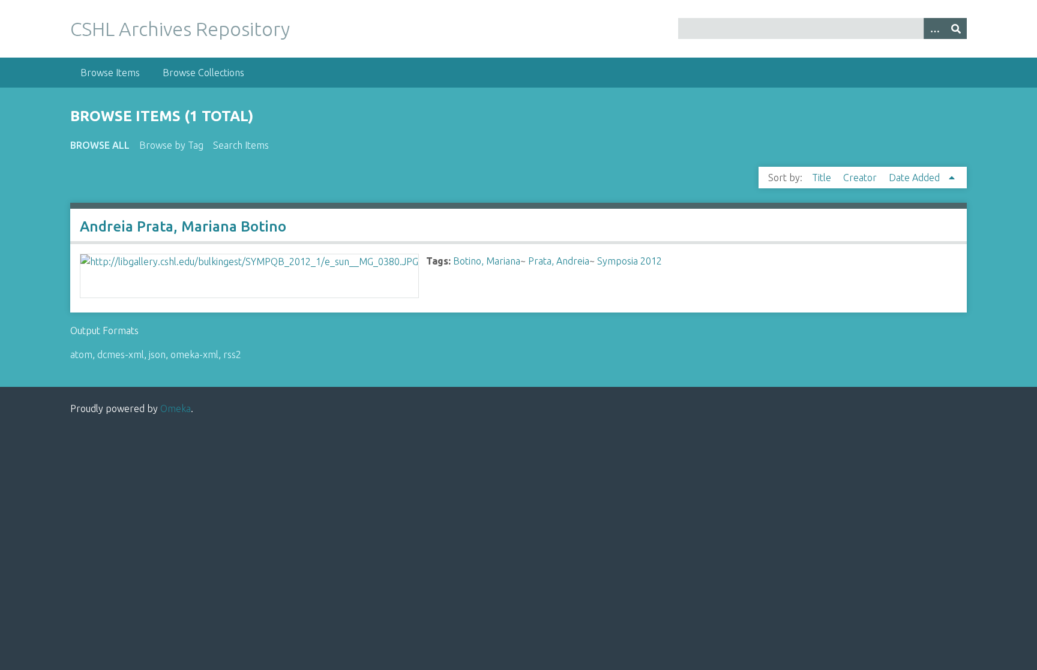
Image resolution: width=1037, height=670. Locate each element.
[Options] (934, 28)
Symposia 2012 (629, 261)
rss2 (232, 354)
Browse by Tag (171, 145)
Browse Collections (203, 72)
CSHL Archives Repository (180, 29)
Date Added (915, 177)
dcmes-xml (120, 354)
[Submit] (956, 28)
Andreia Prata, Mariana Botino (183, 226)
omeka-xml (194, 354)
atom (81, 354)
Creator (861, 177)
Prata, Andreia (558, 261)
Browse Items (110, 72)
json (157, 354)
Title (823, 177)
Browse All (100, 145)
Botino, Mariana (486, 261)
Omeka (175, 408)
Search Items (241, 145)
